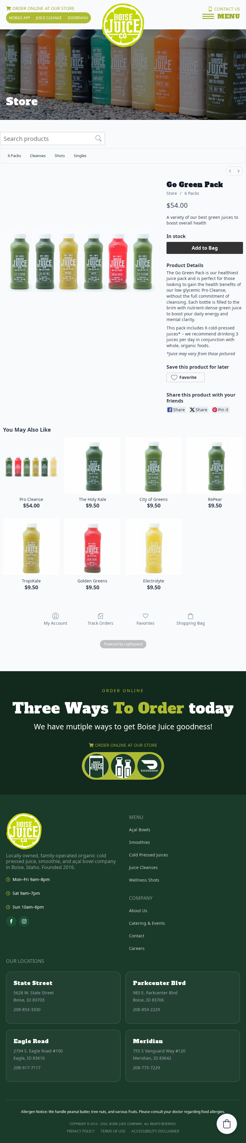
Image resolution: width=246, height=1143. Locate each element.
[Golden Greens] (92, 547)
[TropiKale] (31, 547)
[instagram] (24, 921)
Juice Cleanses (143, 867)
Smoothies (139, 842)
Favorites (145, 623)
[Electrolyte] (153, 547)
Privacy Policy (80, 1131)
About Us (138, 910)
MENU (228, 16)
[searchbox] (52, 138)
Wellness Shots (144, 880)
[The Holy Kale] (92, 465)
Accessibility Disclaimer (155, 1131)
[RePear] (215, 465)
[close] (208, 17)
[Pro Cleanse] (31, 465)
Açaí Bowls (139, 829)
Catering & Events (147, 923)
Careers (137, 948)
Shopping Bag (190, 623)
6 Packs (191, 193)
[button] (185, 377)
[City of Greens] (153, 465)
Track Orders (100, 623)
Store (171, 193)
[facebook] (11, 921)
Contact (136, 936)
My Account (55, 623)
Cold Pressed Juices (148, 855)
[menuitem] (230, 171)
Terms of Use (112, 1131)
